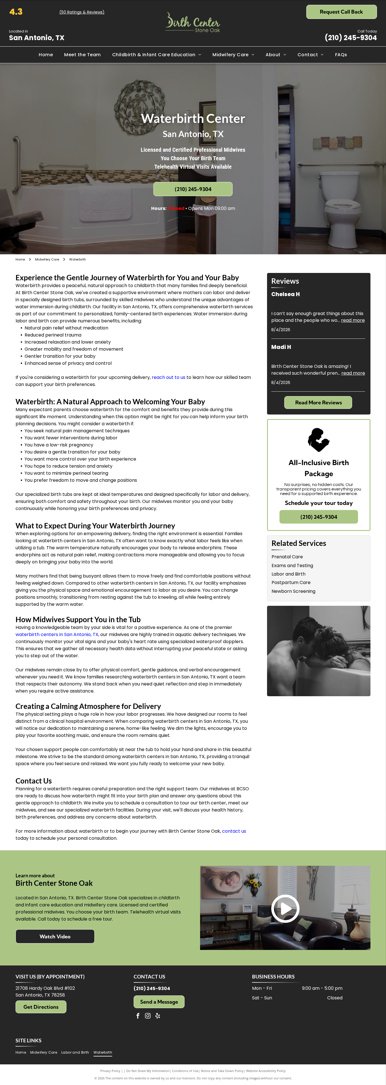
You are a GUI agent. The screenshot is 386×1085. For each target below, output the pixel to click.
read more (353, 320)
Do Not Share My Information (148, 1071)
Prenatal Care (287, 557)
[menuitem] (45, 55)
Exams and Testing (292, 565)
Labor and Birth (288, 574)
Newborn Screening (293, 591)
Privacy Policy (110, 1071)
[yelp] (157, 1016)
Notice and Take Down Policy (222, 1071)
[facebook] (138, 1016)
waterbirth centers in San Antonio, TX (57, 634)
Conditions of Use (185, 1071)
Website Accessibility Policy (266, 1071)
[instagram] (148, 1016)
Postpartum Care (291, 582)
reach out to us (168, 377)
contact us (234, 831)
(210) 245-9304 (351, 37)
